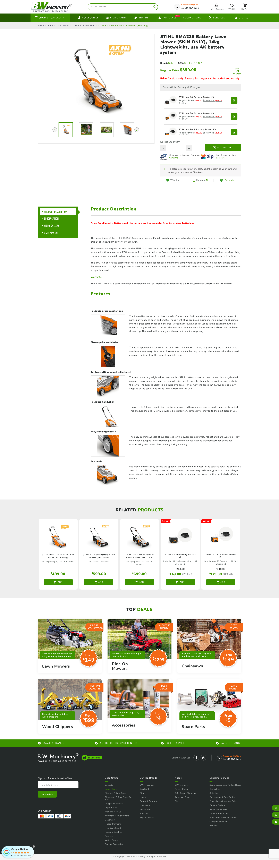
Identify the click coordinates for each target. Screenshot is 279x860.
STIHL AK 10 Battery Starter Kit (196, 97)
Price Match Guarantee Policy (223, 801)
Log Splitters (111, 807)
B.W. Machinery (182, 785)
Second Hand (192, 17)
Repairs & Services (218, 809)
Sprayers (109, 836)
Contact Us (215, 789)
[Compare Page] (207, 180)
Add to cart (225, 147)
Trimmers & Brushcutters (117, 815)
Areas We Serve (182, 797)
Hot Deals (169, 17)
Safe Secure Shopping (185, 793)
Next (136, 129)
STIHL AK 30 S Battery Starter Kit (197, 129)
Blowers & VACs (113, 811)
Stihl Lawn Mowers (84, 26)
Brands (143, 17)
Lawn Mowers (64, 26)
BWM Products (147, 785)
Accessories (90, 17)
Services (219, 17)
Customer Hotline (189, 5)
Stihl (171, 63)
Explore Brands (147, 817)
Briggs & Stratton (148, 801)
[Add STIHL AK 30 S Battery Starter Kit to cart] (234, 132)
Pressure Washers (113, 832)
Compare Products (218, 821)
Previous (54, 129)
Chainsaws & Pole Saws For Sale (118, 798)
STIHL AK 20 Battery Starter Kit (196, 113)
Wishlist (214, 825)
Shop (50, 26)
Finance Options (217, 805)
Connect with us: (180, 757)
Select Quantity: (170, 142)
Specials (109, 785)
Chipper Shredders (114, 803)
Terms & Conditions (219, 813)
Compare (200, 180)
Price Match (231, 180)
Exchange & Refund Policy (222, 797)
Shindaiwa (145, 809)
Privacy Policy (181, 789)
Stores (243, 17)
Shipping (214, 793)
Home (41, 26)
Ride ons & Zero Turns (115, 793)
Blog (177, 801)
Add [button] (60, 582)
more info (173, 158)
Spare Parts (118, 17)
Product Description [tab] (55, 212)
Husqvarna (145, 805)
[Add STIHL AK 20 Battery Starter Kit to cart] (234, 116)
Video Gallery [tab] (51, 225)
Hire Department (113, 828)
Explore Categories (114, 844)
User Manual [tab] (51, 233)
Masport (144, 813)
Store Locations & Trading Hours (225, 785)
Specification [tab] (51, 218)
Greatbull (144, 789)
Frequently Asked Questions (223, 817)
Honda (143, 797)
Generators (110, 819)
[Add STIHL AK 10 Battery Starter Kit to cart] (234, 100)
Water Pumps (111, 840)
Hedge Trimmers (113, 824)
